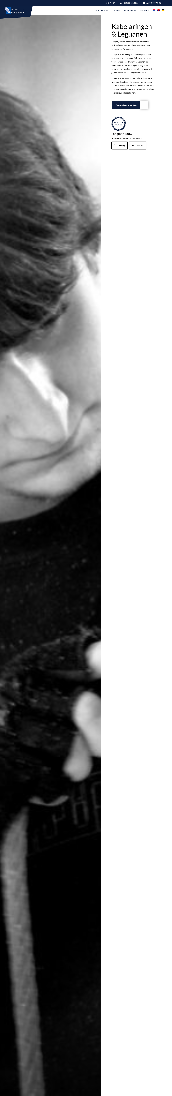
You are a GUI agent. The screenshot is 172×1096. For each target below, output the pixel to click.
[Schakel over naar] (153, 10)
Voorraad (145, 10)
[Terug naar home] (13, 10)
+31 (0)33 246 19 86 (130, 3)
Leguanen (116, 10)
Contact (110, 3)
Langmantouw (130, 10)
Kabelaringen (102, 10)
